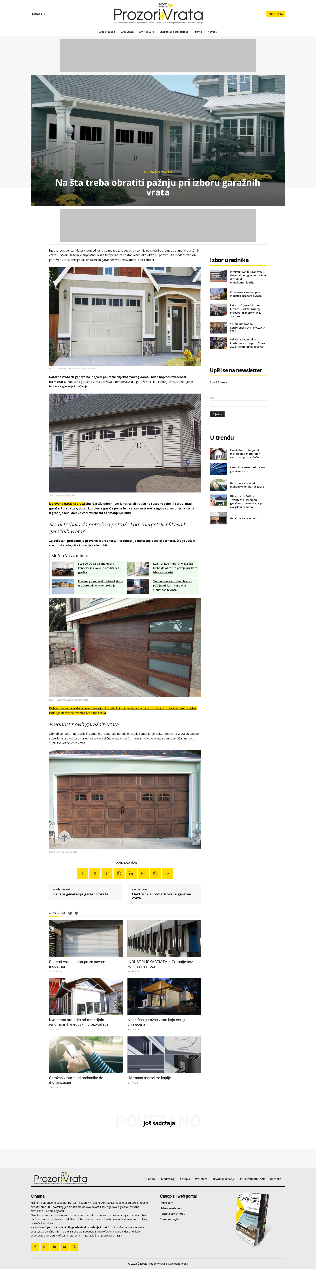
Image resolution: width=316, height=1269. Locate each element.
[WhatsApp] (119, 873)
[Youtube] (65, 1247)
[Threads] (74, 1247)
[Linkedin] (131, 873)
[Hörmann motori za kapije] (164, 1054)
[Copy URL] (167, 873)
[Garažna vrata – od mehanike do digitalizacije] (86, 1054)
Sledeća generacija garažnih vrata (80, 894)
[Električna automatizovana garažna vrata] (218, 469)
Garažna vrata (158, 171)
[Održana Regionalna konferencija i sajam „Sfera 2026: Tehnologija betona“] (218, 343)
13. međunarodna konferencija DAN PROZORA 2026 (247, 327)
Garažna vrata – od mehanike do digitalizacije (247, 484)
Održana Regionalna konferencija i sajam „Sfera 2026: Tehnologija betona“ (247, 343)
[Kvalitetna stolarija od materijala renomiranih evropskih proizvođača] (86, 996)
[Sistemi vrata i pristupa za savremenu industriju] (86, 938)
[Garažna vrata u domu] (218, 518)
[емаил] (143, 873)
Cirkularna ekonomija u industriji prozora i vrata (246, 294)
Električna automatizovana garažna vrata (161, 896)
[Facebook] (82, 873)
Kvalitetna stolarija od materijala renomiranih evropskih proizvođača (78, 1022)
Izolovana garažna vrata (67, 504)
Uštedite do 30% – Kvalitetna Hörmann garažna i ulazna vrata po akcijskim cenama (246, 501)
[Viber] (155, 873)
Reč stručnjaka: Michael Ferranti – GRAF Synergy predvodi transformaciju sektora (246, 311)
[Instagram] (45, 1247)
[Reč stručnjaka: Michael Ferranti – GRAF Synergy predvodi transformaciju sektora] (218, 309)
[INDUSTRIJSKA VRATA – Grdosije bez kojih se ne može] (164, 938)
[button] (39, 14)
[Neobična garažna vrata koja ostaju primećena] (164, 996)
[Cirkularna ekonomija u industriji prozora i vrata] (218, 294)
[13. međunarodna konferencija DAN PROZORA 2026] (218, 327)
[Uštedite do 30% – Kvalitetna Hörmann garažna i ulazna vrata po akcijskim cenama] (218, 500)
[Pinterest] (106, 873)
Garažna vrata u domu (244, 518)
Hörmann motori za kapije (149, 1078)
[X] (94, 873)
